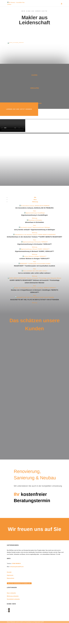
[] (34, 86)
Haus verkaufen (11, 593)
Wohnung (35, 201)
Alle (35, 197)
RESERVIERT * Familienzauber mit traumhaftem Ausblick (34, 266)
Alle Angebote (21, 310)
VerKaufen (34, 88)
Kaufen (34, 75)
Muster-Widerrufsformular (19, 583)
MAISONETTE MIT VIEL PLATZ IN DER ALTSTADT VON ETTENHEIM (34, 299)
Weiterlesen (18, 367)
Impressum (10, 575)
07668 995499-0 (16, 563)
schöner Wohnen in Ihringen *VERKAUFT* (34, 258)
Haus (35, 199)
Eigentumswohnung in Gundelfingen (34, 215)
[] (34, 73)
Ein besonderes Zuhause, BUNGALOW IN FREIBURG (34, 208)
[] (34, 101)
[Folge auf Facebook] (9, 609)
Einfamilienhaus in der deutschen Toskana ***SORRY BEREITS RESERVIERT (34, 237)
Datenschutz (10, 578)
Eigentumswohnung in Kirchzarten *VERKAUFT (34, 244)
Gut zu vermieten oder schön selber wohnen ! (34, 273)
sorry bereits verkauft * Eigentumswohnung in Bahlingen (34, 229)
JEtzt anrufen (28, 508)
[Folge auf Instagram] (9, 611)
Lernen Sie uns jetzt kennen (19, 109)
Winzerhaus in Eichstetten (34, 222)
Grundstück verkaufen (13, 599)
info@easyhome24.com (16, 566)
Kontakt (9, 572)
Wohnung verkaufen (13, 596)
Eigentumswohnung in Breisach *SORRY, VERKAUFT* (34, 251)
